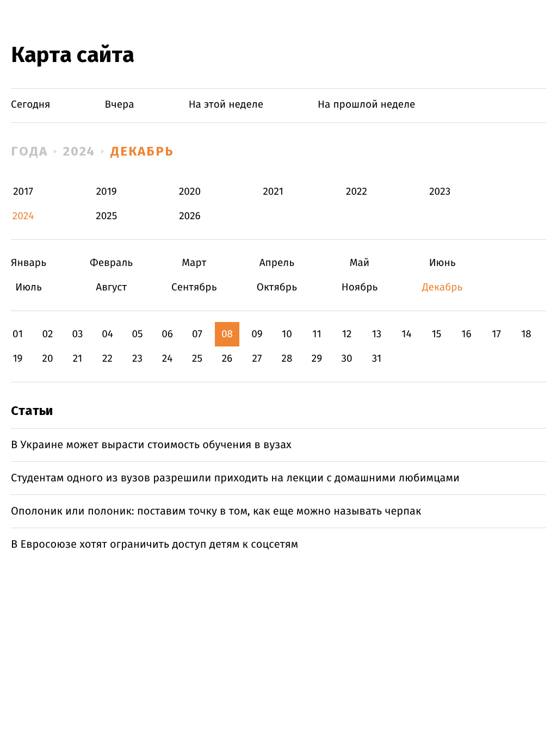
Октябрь (276, 287)
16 (466, 334)
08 (227, 334)
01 (18, 334)
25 (197, 358)
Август (111, 287)
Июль (28, 287)
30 (346, 358)
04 (107, 334)
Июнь (442, 263)
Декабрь (142, 151)
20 (47, 358)
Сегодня (31, 104)
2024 (79, 151)
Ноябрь (360, 287)
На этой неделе (226, 104)
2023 (439, 191)
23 (137, 358)
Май (360, 263)
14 (406, 334)
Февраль (111, 263)
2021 (273, 191)
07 (197, 334)
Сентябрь (194, 287)
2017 (23, 191)
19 (17, 358)
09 (257, 334)
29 (317, 358)
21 (78, 358)
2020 (190, 191)
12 (347, 334)
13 (377, 334)
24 (167, 358)
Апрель (276, 263)
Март (194, 263)
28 (287, 358)
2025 (106, 216)
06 (167, 334)
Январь (28, 263)
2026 (190, 216)
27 (257, 358)
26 (227, 358)
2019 (106, 191)
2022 (356, 191)
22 (107, 358)
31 (377, 358)
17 (496, 334)
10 (287, 334)
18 (526, 334)
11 (316, 334)
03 (77, 334)
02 (47, 334)
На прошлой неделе (366, 104)
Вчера (119, 104)
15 (437, 334)
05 (137, 334)
